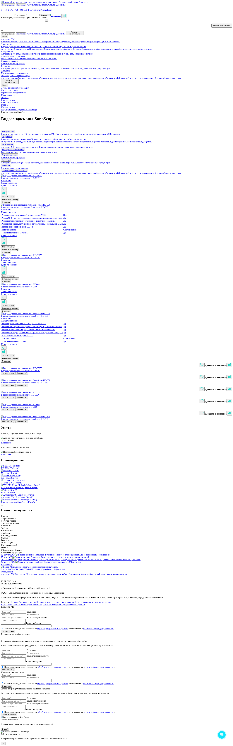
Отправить (6, 686)
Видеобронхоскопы (100, 49)
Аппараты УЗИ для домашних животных (20, 54)
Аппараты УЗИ (8, 131)
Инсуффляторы (36, 49)
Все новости (7, 564)
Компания (21, 5)
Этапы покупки (67, 602)
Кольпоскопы (31, 58)
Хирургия (6, 165)
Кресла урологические (85, 68)
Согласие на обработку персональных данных (64, 604)
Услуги (29, 5)
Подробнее (6, 443)
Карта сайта (6, 604)
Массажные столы (172, 78)
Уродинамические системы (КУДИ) (59, 68)
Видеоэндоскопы (21, 49)
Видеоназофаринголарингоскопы (124, 49)
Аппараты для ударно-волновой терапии (87, 78)
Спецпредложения (56, 5)
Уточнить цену (8, 197)
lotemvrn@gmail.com (42, 10)
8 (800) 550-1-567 (25, 10)
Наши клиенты (43, 602)
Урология (6, 160)
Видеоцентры (146, 49)
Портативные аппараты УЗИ (14, 42)
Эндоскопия (7, 137)
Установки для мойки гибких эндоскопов (50, 46)
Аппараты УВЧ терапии (117, 78)
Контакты (43, 5)
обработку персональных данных (52, 629)
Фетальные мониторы (47, 58)
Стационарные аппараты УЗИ (41, 42)
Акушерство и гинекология (13, 150)
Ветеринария (7, 144)
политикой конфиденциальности (98, 629)
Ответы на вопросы (84, 602)
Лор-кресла (20, 63)
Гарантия (55, 602)
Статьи (36, 5)
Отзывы (14, 602)
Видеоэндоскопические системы (16, 46)
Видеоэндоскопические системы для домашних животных (66, 54)
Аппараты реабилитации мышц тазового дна (22, 68)
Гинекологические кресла (13, 58)
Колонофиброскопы (82, 49)
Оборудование (8, 5)
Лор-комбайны (8, 63)
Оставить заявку (9, 715)
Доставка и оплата (27, 602)
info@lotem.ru (58, 569)
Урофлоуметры (103, 68)
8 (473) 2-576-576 (9, 10)
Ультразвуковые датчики (66, 42)
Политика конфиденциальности (27, 604)
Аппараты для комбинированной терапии (20, 78)
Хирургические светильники (14, 73)
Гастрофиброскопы (64, 49)
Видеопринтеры (85, 42)
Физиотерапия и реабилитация (14, 171)
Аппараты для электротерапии (54, 78)
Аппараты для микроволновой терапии (146, 78)
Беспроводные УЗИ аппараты (106, 42)
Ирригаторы (49, 49)
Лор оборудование (9, 155)
